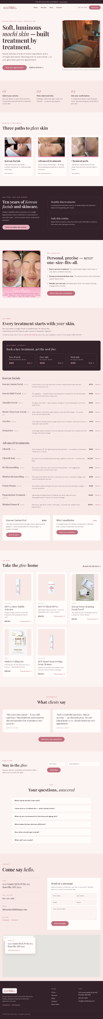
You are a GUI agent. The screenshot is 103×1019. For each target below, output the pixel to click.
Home (36, 7)
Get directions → (14, 950)
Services (43, 7)
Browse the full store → (92, 566)
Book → (29, 363)
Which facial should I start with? (27, 801)
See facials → (9, 173)
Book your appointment (15, 68)
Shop (51, 7)
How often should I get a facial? (27, 832)
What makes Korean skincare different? (30, 824)
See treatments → (44, 173)
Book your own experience (51, 739)
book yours (63, 2)
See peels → (76, 173)
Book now (94, 7)
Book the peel (14, 535)
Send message (59, 923)
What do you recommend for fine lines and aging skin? (36, 816)
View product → (25, 621)
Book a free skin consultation (61, 293)
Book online (55, 1004)
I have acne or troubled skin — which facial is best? (35, 808)
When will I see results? (24, 840)
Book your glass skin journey (16, 227)
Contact (59, 7)
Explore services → (36, 67)
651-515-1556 (82, 7)
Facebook (14, 920)
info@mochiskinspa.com (14, 909)
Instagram (5, 920)
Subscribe (54, 770)
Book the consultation (67, 532)
